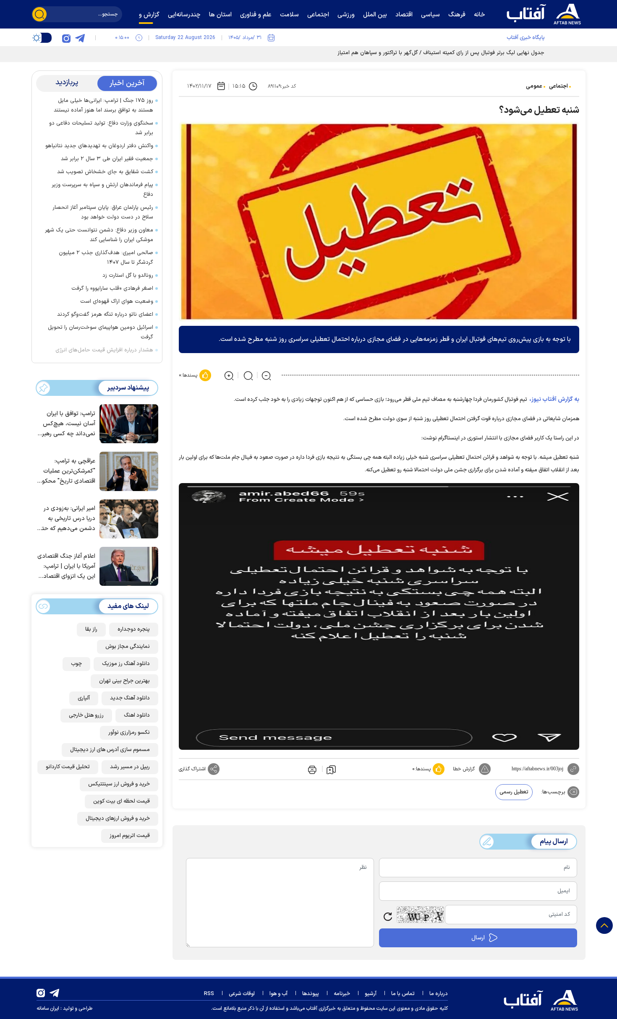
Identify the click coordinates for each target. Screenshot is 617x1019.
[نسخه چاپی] (311, 769)
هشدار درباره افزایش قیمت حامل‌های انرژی (104, 350)
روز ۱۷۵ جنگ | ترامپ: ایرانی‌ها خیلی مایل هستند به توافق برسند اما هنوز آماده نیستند (103, 105)
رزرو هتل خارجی (86, 715)
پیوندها (310, 994)
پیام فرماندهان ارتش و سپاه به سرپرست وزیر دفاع (102, 190)
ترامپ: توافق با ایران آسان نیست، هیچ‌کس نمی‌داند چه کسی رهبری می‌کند (66, 424)
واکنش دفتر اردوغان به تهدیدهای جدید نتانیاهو (99, 146)
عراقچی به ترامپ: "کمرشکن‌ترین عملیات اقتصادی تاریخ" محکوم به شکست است (66, 471)
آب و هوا (278, 994)
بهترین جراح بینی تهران (124, 681)
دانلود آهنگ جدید (130, 698)
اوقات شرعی (242, 994)
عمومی (534, 86)
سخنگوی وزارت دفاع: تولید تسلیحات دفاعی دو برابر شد (101, 128)
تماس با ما (403, 994)
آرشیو (370, 994)
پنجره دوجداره (134, 629)
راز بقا (91, 629)
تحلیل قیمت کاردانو (68, 767)
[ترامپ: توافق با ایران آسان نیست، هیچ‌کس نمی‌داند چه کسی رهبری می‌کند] (126, 423)
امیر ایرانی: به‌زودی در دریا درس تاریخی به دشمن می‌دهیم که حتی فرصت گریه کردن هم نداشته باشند (66, 519)
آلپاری (84, 698)
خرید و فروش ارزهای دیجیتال (118, 818)
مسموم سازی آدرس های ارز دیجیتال (110, 750)
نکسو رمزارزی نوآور (129, 732)
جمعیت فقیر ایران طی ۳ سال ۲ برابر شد (107, 159)
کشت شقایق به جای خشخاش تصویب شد (105, 172)
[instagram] (66, 38)
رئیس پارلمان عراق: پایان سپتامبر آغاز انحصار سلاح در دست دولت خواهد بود (102, 212)
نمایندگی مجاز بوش (127, 646)
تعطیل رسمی (513, 792)
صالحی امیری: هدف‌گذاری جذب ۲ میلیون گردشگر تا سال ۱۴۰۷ (106, 258)
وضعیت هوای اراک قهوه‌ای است (116, 301)
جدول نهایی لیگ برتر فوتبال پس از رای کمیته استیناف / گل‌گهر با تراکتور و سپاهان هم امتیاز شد (436, 53)
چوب (76, 664)
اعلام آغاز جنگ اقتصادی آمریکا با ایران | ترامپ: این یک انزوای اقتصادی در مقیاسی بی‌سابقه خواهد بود (66, 567)
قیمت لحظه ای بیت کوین (121, 801)
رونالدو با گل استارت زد (127, 275)
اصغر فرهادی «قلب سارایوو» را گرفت (112, 288)
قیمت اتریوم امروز (130, 836)
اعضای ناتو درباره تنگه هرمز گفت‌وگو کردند (105, 314)
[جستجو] (39, 14)
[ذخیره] (331, 769)
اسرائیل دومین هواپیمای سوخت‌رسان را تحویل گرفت (100, 332)
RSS (209, 994)
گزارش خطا (464, 769)
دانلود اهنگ (137, 715)
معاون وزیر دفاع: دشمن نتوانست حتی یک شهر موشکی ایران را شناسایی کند (99, 235)
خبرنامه (342, 994)
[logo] (546, 13)
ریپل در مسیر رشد (130, 767)
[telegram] (80, 37)
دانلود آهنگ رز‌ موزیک (126, 664)
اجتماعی (558, 86)
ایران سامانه (48, 1008)
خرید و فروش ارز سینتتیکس (119, 784)
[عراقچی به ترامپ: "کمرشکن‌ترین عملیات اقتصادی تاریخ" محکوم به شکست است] (126, 470)
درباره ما (438, 994)
